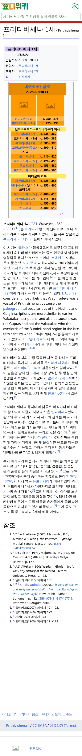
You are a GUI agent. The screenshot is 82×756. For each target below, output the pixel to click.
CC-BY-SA (39, 725)
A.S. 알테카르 (32, 339)
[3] (30, 348)
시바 (6, 491)
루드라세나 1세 (14, 239)
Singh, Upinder (31, 585)
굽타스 (23, 247)
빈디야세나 (18, 185)
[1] (17, 227)
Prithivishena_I (17, 725)
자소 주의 (29, 262)
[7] (58, 451)
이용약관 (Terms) (63, 725)
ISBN (57, 544)
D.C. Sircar (70, 293)
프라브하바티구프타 (25, 147)
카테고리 (8, 714)
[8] (33, 490)
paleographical (15, 308)
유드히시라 (41, 481)
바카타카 (31, 229)
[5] (75, 366)
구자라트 (65, 378)
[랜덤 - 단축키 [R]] (76, 6)
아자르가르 (20, 267)
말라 (51, 378)
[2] (51, 277)
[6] (15, 397)
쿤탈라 (47, 437)
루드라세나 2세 (55, 362)
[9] (55, 505)
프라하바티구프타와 (26, 367)
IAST (33, 223)
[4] (33, 348)
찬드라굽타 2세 (59, 393)
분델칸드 (58, 257)
